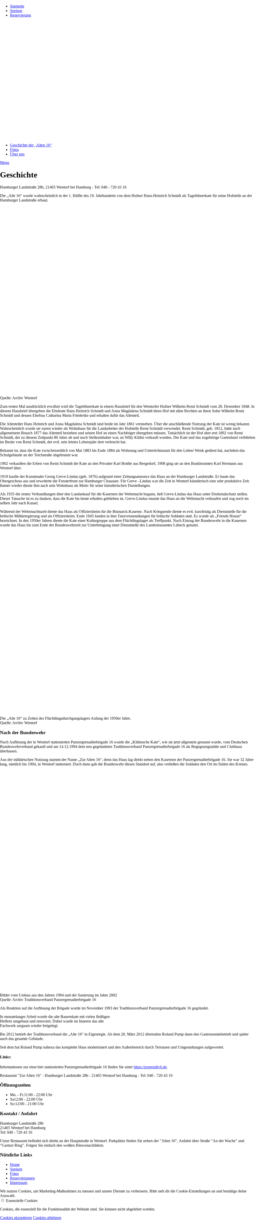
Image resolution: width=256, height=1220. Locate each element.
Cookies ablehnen (47, 1217)
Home (15, 1164)
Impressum (18, 1182)
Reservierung (20, 15)
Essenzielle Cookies (22, 1200)
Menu (4, 162)
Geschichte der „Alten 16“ (31, 145)
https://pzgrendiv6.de (150, 1067)
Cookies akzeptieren (16, 1217)
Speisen (16, 11)
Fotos (14, 149)
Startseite (17, 6)
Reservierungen (22, 1178)
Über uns (17, 154)
